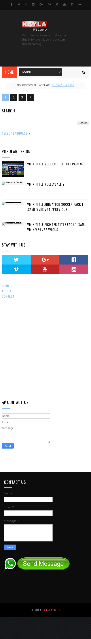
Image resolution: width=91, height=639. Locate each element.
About (6, 290)
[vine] (57, 4)
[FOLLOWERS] (16, 269)
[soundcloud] (79, 4)
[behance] (49, 4)
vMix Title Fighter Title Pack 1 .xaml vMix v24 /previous (56, 227)
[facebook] (11, 4)
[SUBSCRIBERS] (45, 269)
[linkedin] (26, 4)
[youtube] (64, 4)
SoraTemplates (52, 610)
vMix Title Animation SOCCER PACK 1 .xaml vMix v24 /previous (55, 207)
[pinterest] (71, 4)
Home (9, 72)
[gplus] (41, 4)
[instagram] (33, 4)
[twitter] (18, 4)
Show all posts (63, 85)
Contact (8, 296)
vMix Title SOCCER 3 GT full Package (56, 163)
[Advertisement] (45, 349)
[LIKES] (73, 260)
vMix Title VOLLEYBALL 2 (45, 184)
